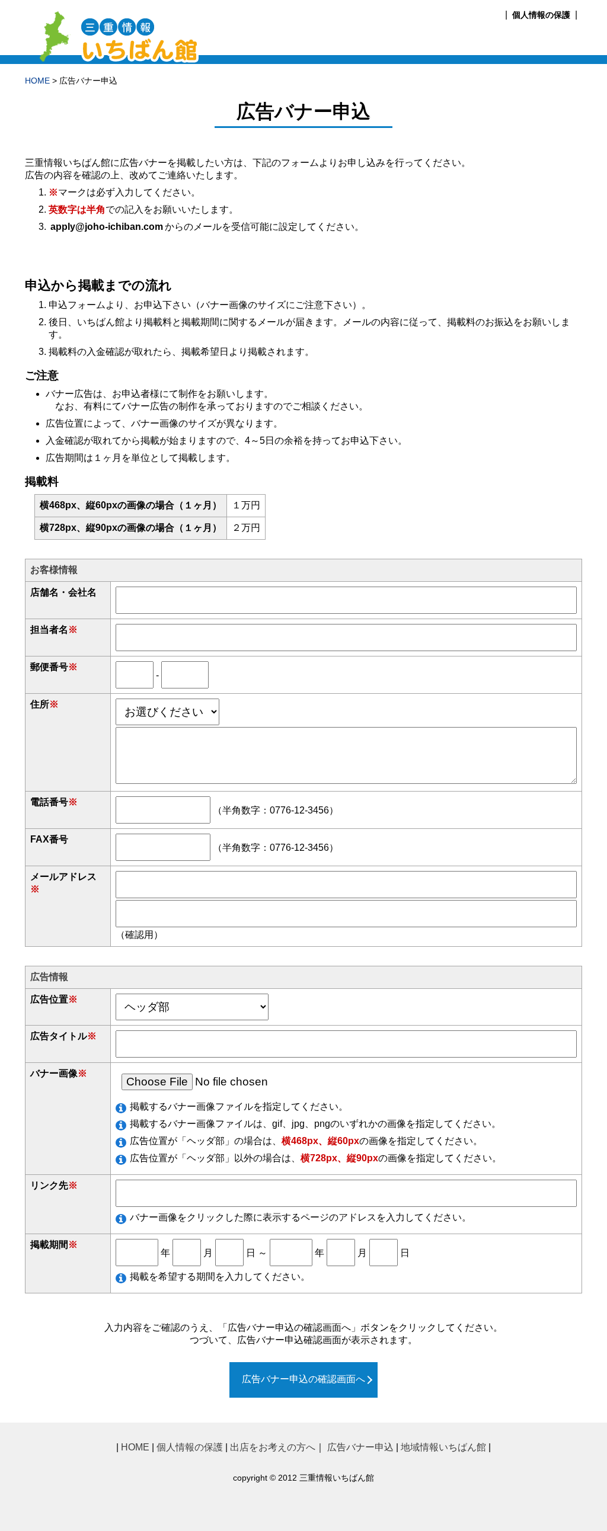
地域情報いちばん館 (443, 1447)
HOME (37, 80)
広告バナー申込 (360, 1447)
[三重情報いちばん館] (115, 58)
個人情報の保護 (541, 15)
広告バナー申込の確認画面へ (303, 1379)
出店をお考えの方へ (272, 1447)
